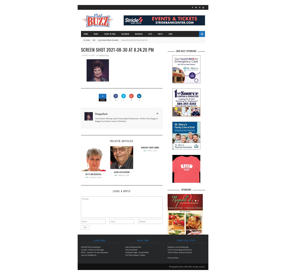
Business (139, 34)
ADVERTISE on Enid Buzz (91, 247)
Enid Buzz (181, 267)
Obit (87, 177)
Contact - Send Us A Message (92, 250)
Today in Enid (110, 34)
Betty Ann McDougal (93, 174)
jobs (170, 34)
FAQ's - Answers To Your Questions (94, 252)
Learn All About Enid (133, 247)
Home (86, 34)
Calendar (125, 34)
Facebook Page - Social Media (137, 252)
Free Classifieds (131, 250)
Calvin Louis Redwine (122, 172)
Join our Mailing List (88, 255)
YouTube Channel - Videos (135, 255)
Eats (150, 34)
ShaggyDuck (104, 55)
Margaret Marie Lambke (150, 147)
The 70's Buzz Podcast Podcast (180, 252)
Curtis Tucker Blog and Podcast (180, 250)
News (96, 34)
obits (160, 34)
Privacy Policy (173, 258)
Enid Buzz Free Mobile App (178, 247)
